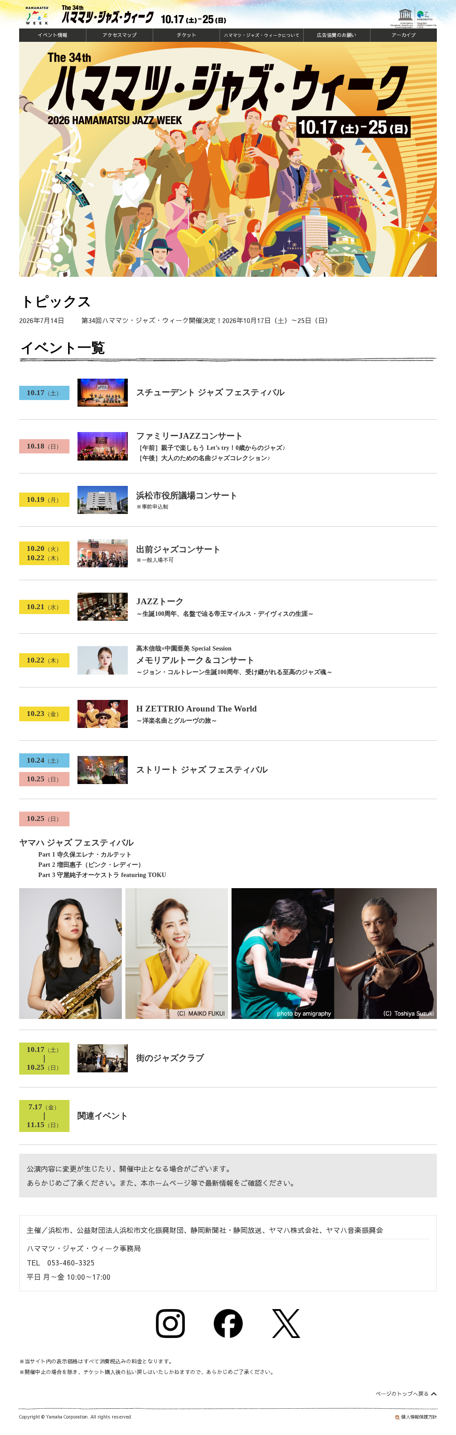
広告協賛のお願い (336, 35)
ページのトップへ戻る (402, 1393)
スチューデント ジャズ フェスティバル (210, 392)
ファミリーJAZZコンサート (210, 446)
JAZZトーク (225, 607)
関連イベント (102, 1115)
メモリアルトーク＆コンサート (234, 660)
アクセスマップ (119, 35)
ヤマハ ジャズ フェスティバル (92, 858)
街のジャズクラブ (170, 1058)
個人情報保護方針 (419, 1417)
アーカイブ (403, 35)
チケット (186, 35)
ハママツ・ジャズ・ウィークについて (262, 35)
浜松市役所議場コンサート (187, 495)
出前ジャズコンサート (178, 549)
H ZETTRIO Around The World (196, 714)
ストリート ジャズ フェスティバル (202, 769)
